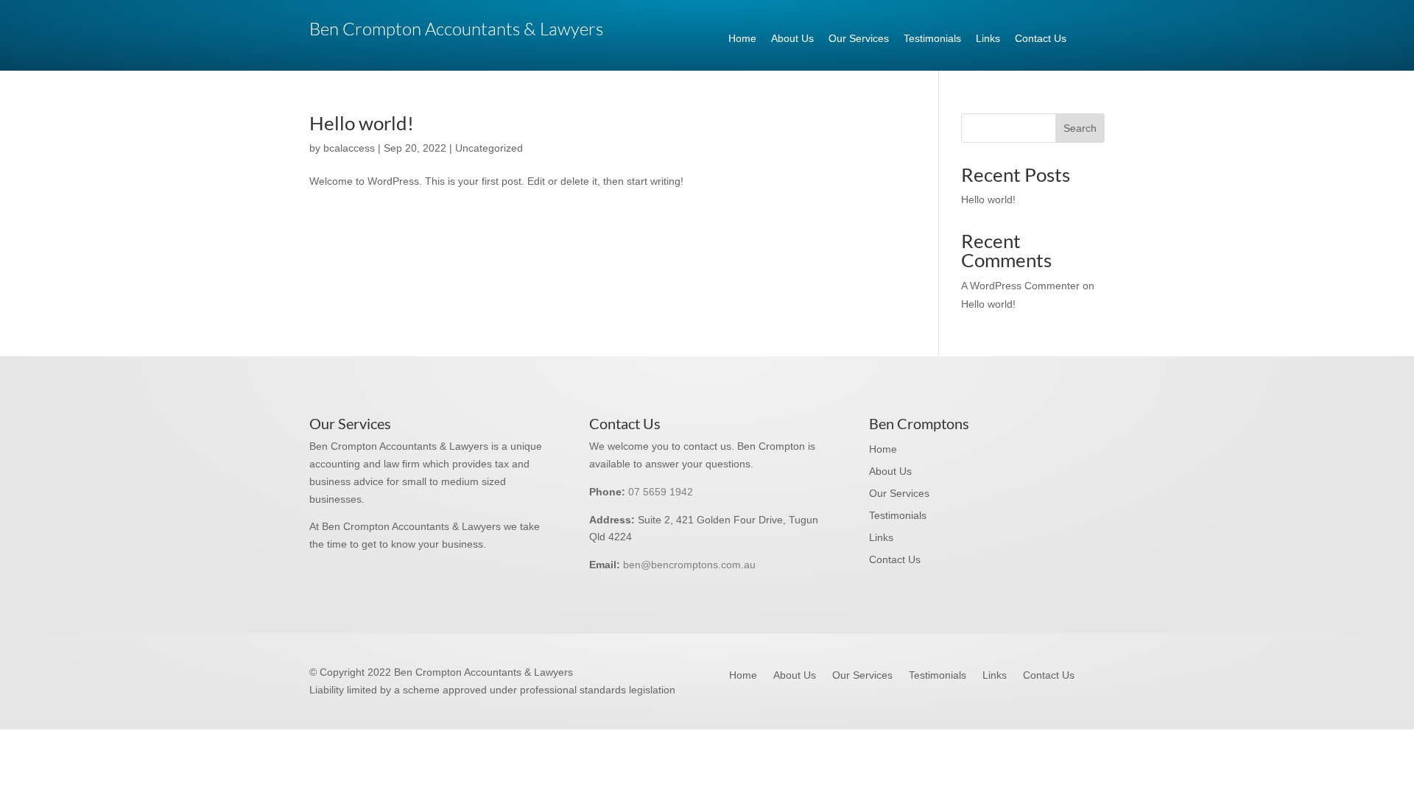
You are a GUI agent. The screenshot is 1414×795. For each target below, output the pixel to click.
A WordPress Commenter (1020, 286)
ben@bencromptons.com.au (689, 564)
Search (1080, 128)
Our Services (859, 38)
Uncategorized (489, 148)
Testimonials (932, 38)
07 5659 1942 (660, 492)
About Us (792, 38)
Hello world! (361, 123)
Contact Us (1040, 38)
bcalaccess (349, 148)
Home (742, 38)
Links (988, 38)
